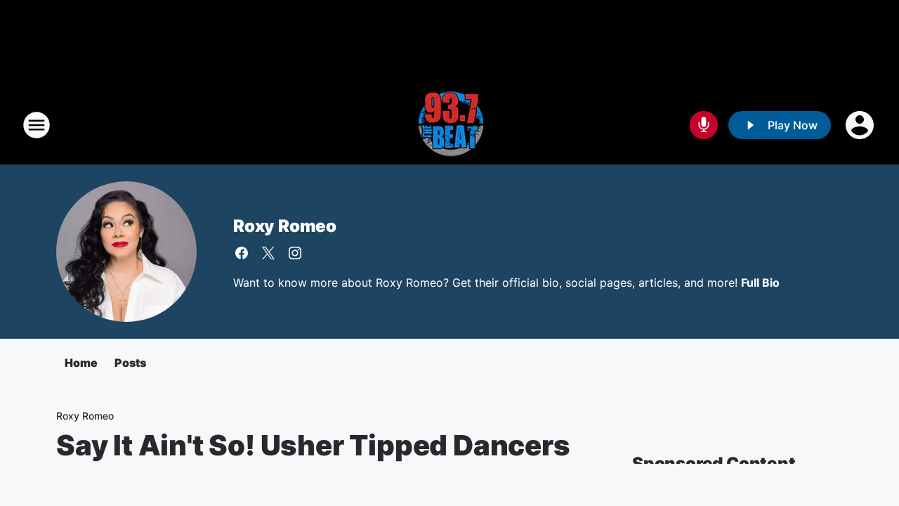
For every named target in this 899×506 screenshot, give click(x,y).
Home (81, 363)
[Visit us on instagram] (295, 253)
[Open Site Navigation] (36, 125)
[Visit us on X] (268, 253)
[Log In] (861, 125)
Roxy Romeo (284, 226)
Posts (130, 363)
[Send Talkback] (704, 125)
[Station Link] (449, 125)
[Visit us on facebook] (241, 253)
